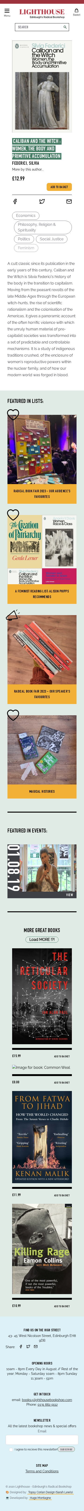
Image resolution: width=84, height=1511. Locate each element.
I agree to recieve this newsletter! (36, 1449)
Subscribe (66, 1449)
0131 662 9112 (48, 1404)
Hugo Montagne (40, 1498)
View (69, 895)
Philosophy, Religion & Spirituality (37, 227)
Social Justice (51, 239)
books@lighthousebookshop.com (47, 1400)
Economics (25, 215)
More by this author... (28, 169)
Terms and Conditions (42, 1471)
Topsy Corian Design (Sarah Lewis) (50, 1492)
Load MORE (42, 939)
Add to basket (59, 187)
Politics (24, 239)
